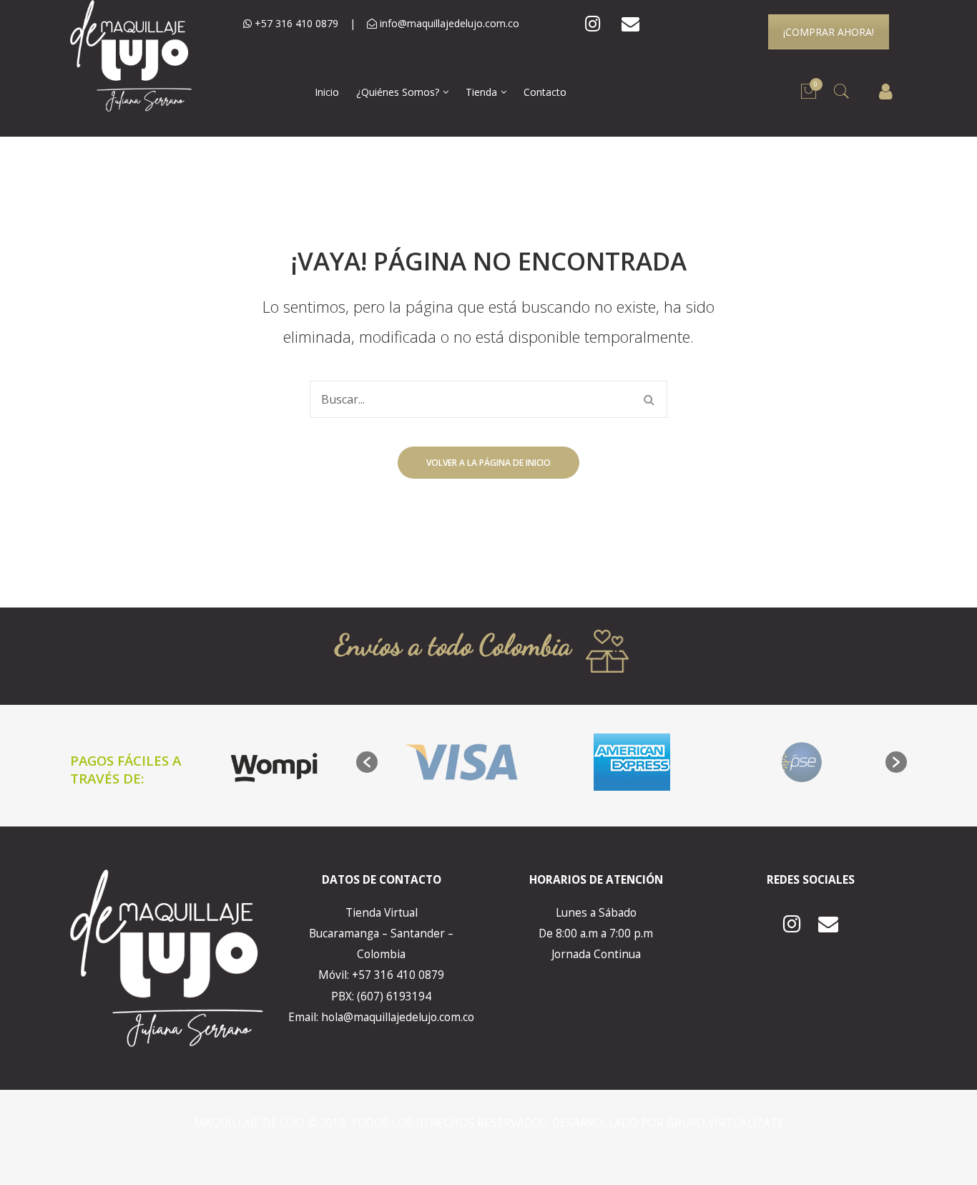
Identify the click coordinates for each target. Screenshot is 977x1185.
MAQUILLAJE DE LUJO (251, 1123)
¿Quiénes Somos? (397, 92)
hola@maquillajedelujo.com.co (397, 1017)
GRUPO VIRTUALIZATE (725, 1123)
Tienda (481, 92)
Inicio (327, 92)
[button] (367, 762)
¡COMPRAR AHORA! (828, 32)
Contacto (545, 92)
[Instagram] (592, 24)
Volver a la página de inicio (488, 463)
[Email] (630, 24)
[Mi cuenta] (886, 92)
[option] (462, 761)
